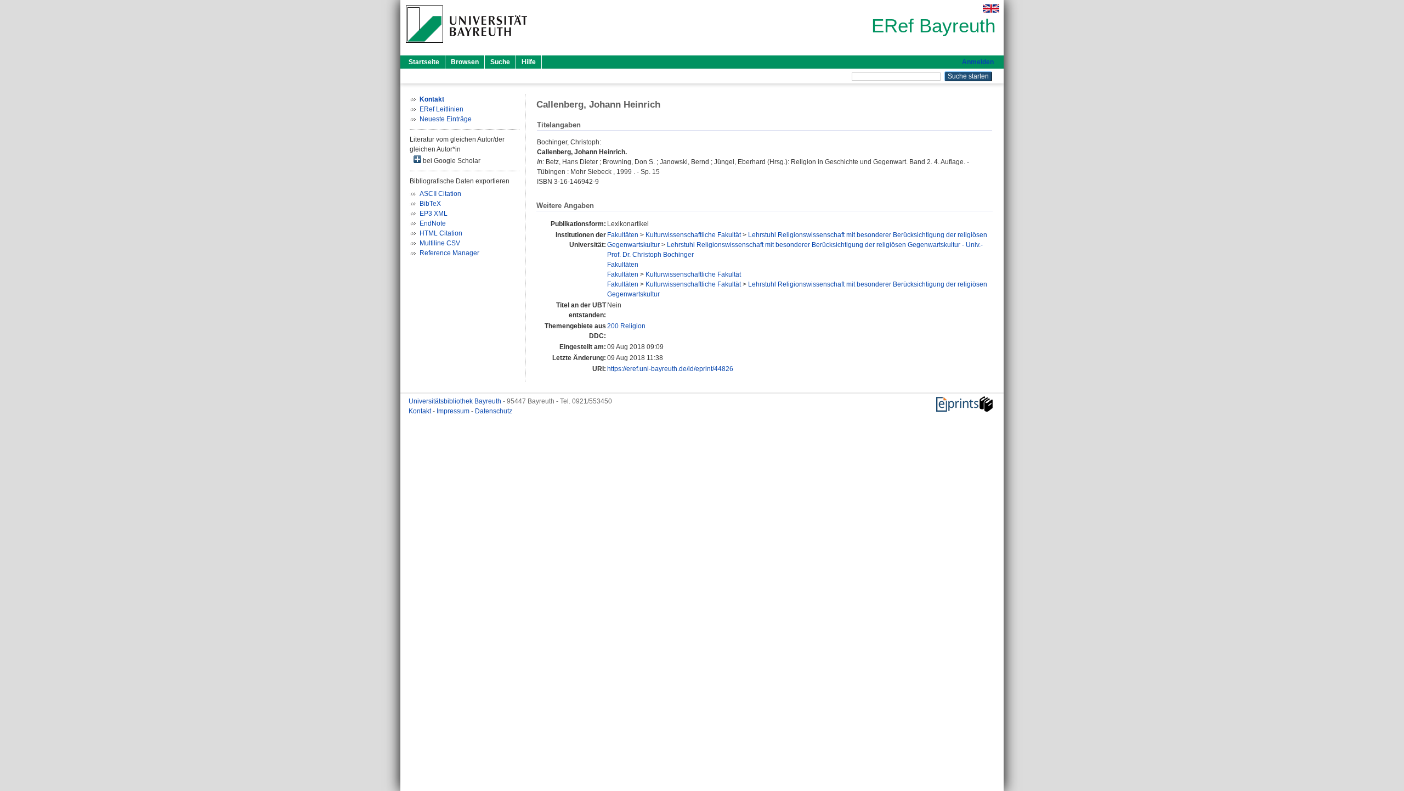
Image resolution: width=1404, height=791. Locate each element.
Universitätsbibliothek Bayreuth (456, 401)
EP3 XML (434, 213)
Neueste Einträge (446, 119)
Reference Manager (449, 253)
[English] (991, 8)
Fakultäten (622, 235)
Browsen (465, 62)
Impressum (454, 411)
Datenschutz (493, 411)
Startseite (424, 62)
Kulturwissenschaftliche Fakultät (693, 235)
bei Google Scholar (450, 161)
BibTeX (430, 203)
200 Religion (626, 326)
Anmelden (978, 62)
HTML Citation (441, 233)
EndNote (433, 223)
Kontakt (421, 411)
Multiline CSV (440, 243)
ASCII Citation (440, 194)
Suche (500, 62)
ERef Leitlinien (441, 109)
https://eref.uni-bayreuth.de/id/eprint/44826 (670, 369)
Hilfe (529, 62)
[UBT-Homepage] (466, 46)
